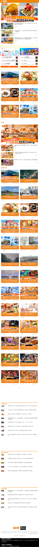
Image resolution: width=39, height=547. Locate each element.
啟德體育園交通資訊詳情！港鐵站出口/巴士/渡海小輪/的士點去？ (21, 494)
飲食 (3, 118)
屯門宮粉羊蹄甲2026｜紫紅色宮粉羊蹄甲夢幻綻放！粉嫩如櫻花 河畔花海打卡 (22, 507)
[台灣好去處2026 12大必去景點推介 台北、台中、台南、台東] (2, 423)
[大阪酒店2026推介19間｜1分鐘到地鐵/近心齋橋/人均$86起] (2, 431)
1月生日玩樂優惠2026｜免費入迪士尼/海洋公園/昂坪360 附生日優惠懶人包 (22, 435)
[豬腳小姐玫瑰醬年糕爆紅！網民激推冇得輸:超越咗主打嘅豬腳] (2, 471)
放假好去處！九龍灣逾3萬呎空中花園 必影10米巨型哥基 (19, 502)
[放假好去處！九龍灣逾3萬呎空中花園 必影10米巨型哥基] (2, 503)
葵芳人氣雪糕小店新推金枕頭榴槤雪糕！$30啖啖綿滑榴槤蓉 (20, 462)
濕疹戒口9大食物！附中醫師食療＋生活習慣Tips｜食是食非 (20, 454)
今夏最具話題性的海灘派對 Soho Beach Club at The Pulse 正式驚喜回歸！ (22, 499)
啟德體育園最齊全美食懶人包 (7, 540)
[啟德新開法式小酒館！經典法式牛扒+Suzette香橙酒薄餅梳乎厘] (2, 459)
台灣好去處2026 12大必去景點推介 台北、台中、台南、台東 (20, 422)
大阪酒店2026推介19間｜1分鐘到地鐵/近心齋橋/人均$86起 (20, 430)
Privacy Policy (35, 533)
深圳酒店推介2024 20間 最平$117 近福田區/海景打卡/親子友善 (20, 426)
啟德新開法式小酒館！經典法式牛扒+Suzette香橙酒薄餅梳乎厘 (20, 458)
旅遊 (22, 200)
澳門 (22, 283)
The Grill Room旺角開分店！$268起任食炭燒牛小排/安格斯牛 (20, 466)
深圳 (3, 200)
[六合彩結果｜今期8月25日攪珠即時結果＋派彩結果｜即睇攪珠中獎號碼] (2, 410)
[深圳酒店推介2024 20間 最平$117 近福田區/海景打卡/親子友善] (2, 427)
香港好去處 (16, 26)
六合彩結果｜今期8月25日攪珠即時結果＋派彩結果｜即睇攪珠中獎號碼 (22, 409)
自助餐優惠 (11, 546)
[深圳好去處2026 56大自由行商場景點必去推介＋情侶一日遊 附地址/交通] (2, 406)
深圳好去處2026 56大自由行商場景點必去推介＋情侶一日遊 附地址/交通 (22, 405)
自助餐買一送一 (4, 546)
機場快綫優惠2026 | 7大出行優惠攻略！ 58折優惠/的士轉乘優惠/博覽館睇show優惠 (23, 419)
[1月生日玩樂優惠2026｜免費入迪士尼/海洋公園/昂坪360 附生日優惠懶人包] (2, 435)
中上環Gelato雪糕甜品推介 (29, 540)
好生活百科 (4, 283)
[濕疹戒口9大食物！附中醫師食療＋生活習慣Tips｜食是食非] (2, 415)
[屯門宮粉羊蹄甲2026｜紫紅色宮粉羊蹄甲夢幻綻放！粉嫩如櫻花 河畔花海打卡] (2, 508)
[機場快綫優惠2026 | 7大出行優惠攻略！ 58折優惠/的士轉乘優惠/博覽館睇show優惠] (2, 419)
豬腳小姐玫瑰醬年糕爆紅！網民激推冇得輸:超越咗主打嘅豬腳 (20, 470)
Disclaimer (30, 533)
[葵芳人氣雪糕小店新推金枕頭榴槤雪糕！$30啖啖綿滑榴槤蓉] (2, 463)
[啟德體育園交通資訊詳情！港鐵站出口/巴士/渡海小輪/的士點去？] (2, 495)
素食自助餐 (17, 546)
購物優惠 (22, 118)
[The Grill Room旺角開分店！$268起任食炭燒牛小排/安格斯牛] (2, 467)
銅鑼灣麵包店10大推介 (18, 540)
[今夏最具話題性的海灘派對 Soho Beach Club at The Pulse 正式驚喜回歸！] (2, 499)
